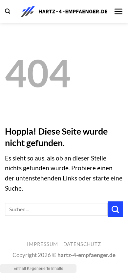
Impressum (42, 244)
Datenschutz (82, 244)
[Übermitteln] (115, 209)
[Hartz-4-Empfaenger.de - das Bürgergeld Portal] (64, 11)
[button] (7, 11)
